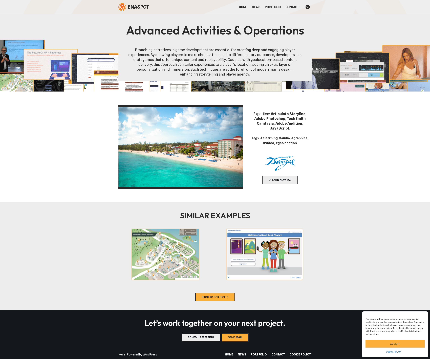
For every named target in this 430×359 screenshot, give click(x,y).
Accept (395, 343)
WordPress (150, 354)
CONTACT (292, 7)
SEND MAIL (235, 337)
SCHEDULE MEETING (201, 337)
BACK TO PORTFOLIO (215, 297)
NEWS (256, 7)
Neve (121, 354)
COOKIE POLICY (393, 352)
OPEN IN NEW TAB (280, 180)
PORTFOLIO (273, 7)
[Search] (308, 7)
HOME (243, 7)
